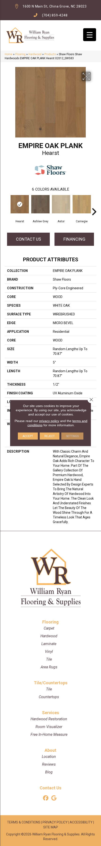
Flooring (20, 54)
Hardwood (35, 54)
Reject (49, 436)
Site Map (50, 827)
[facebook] (45, 798)
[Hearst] (19, 204)
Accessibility (81, 822)
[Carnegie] (81, 204)
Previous (7, 204)
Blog (49, 772)
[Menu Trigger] (89, 34)
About (50, 750)
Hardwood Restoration (49, 719)
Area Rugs (49, 667)
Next (93, 204)
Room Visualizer (48, 727)
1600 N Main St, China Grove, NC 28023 (55, 6)
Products (50, 54)
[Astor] (61, 204)
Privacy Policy (55, 822)
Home (8, 54)
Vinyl (49, 651)
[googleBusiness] (53, 798)
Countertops (49, 697)
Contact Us (28, 239)
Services (50, 712)
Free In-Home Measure (49, 734)
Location (49, 756)
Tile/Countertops (50, 682)
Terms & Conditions (23, 822)
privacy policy (49, 421)
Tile (49, 659)
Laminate (48, 644)
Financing (74, 239)
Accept (28, 436)
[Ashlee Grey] (40, 204)
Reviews (49, 764)
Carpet (49, 628)
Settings (72, 436)
